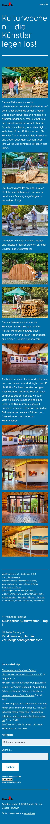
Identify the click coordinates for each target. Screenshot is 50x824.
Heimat (21, 584)
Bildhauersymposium (11, 594)
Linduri (18, 600)
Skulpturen (27, 600)
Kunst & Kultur (31, 584)
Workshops (38, 600)
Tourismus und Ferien (11, 587)
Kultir (41, 594)
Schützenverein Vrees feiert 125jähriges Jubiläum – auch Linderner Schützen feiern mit (24, 716)
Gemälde (33, 594)
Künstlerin (22, 597)
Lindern (31, 597)
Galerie (25, 594)
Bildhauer (31, 590)
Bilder (23, 590)
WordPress (29, 813)
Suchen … (7, 749)
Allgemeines (23, 580)
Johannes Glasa (13, 577)
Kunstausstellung (9, 597)
